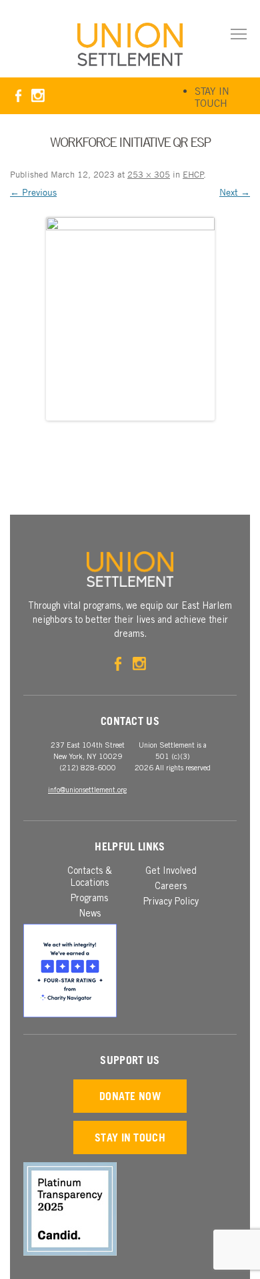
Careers (171, 887)
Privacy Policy (171, 902)
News (90, 914)
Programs (89, 899)
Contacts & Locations (89, 877)
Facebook (18, 95)
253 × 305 (148, 174)
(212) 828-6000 (87, 768)
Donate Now (130, 1096)
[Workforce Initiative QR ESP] (130, 319)
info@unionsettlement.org (87, 790)
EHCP (193, 174)
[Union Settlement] (130, 44)
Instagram (37, 95)
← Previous (33, 192)
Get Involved (171, 871)
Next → (234, 192)
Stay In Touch (212, 97)
